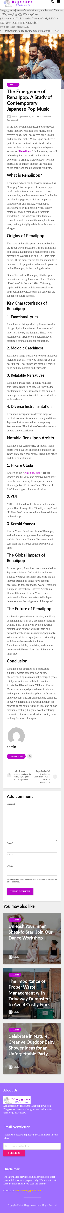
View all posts (16, 756)
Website (10, 866)
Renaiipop (25, 151)
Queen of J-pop (32, 472)
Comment (11, 804)
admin (14, 117)
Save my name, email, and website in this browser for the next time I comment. (32, 881)
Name (10, 843)
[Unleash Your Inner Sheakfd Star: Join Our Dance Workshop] (32, 938)
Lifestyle (13, 85)
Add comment (45, 117)
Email (10, 854)
